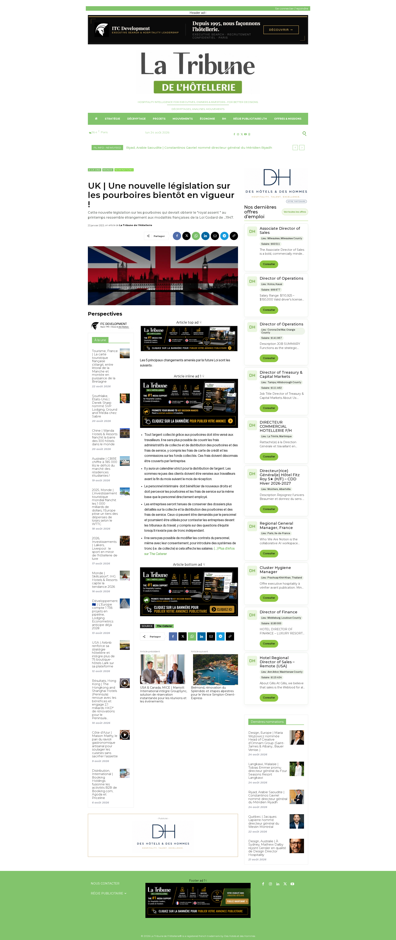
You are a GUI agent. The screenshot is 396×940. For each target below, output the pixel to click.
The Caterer (164, 626)
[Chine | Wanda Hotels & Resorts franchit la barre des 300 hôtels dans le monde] (125, 433)
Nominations (124, 169)
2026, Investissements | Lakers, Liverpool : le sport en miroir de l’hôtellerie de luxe (104, 548)
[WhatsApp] (196, 236)
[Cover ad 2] (189, 403)
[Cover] (189, 355)
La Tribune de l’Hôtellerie (135, 225)
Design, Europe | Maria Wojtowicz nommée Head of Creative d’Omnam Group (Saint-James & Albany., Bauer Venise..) (266, 741)
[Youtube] (245, 134)
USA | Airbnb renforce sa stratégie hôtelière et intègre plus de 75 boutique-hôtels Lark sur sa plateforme (103, 654)
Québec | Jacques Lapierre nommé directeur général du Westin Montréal (263, 822)
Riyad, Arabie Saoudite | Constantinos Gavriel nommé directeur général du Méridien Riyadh (199, 148)
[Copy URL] (234, 236)
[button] (284, 133)
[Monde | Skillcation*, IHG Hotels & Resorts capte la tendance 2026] (125, 575)
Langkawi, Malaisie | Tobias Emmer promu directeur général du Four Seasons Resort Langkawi (267, 771)
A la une (94, 169)
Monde (108, 169)
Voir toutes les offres (295, 212)
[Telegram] (224, 236)
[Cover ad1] (189, 591)
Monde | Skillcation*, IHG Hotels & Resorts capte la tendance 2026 (104, 580)
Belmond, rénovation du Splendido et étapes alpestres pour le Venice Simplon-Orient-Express (213, 693)
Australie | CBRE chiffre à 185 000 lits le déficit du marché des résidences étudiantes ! (104, 467)
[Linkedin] (205, 236)
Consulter (269, 264)
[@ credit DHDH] (198, 43)
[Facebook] (234, 134)
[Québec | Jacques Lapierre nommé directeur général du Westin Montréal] (297, 821)
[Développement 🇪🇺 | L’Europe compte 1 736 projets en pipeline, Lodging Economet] (125, 603)
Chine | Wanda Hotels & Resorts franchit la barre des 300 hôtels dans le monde (104, 437)
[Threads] (249, 134)
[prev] (295, 147)
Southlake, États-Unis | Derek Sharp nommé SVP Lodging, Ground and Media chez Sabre (104, 406)
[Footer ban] (198, 900)
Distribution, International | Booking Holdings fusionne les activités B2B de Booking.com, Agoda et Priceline (104, 784)
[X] (241, 134)
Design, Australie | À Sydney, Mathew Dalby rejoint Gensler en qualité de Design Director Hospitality (267, 848)
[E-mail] (215, 236)
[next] (301, 147)
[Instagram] (238, 134)
